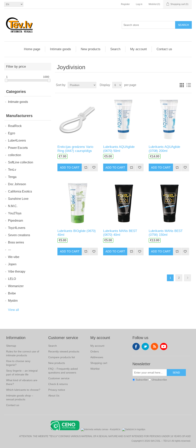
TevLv (12, 169)
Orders (94, 351)
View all (13, 309)
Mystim (13, 300)
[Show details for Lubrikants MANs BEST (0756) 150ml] (169, 203)
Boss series (16, 242)
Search (183, 24)
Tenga (12, 177)
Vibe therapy (16, 271)
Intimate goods (60, 49)
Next (187, 277)
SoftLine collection (20, 162)
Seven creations (19, 235)
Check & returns (58, 384)
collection (14, 155)
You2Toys (14, 213)
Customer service (58, 378)
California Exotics (20, 191)
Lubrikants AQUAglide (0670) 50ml (119, 148)
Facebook (136, 346)
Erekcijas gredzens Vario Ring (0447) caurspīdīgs (75, 148)
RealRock (15, 126)
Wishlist (95, 368)
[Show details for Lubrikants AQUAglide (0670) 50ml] (123, 119)
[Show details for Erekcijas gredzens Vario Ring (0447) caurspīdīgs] (78, 119)
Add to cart (69, 167)
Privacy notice (56, 389)
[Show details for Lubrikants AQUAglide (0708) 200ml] (169, 119)
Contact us (164, 49)
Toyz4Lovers (16, 227)
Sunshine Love (18, 198)
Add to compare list (86, 167)
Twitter (145, 346)
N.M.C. (12, 206)
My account (138, 49)
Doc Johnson (17, 184)
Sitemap (11, 345)
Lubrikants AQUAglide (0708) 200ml (164, 148)
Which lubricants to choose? (23, 389)
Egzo (11, 133)
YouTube (163, 346)
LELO (12, 278)
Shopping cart (98, 362)
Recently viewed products (63, 351)
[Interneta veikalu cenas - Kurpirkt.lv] (100, 429)
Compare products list (61, 357)
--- (9, 249)
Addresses (96, 357)
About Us (53, 395)
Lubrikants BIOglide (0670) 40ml (76, 233)
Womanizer (16, 286)
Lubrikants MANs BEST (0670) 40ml (120, 233)
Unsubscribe (159, 379)
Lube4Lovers (17, 140)
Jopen (12, 264)
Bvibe (12, 293)
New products (90, 49)
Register (125, 4)
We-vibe (13, 257)
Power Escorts (18, 147)
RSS (154, 346)
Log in (139, 4)
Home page (32, 49)
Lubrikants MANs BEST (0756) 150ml (166, 233)
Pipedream (15, 220)
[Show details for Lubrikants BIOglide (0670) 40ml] (78, 203)
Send (176, 372)
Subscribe (142, 379)
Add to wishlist (94, 167)
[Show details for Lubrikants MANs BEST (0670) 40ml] (123, 203)
